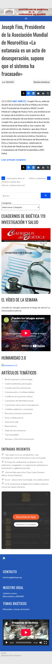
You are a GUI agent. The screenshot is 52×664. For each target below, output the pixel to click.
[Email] (38, 93)
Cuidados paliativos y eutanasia (19, 409)
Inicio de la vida (11, 422)
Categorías (6, 203)
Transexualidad (11, 434)
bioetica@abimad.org (12, 577)
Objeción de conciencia (15, 430)
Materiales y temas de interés (16, 609)
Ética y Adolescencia (14, 417)
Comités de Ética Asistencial (17, 388)
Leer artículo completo (13, 159)
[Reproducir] (6, 642)
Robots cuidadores (39, 178)
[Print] (43, 93)
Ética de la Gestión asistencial (18, 413)
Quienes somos (10, 593)
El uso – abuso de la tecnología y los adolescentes (27, 479)
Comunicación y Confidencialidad (19, 392)
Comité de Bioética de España (18, 383)
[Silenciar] (40, 642)
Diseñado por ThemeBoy (11, 655)
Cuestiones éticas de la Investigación (22, 405)
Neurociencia (11, 426)
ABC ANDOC (20, 101)
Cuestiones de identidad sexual (19, 400)
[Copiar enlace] (48, 93)
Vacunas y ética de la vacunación (19, 439)
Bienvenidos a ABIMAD (13, 596)
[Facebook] (28, 93)
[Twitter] (23, 93)
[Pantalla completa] (45, 642)
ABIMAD (10, 82)
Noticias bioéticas (42, 82)
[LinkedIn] (33, 93)
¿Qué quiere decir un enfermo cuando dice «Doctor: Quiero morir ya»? (13, 182)
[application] (26, 632)
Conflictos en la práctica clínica (18, 396)
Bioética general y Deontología (18, 379)
